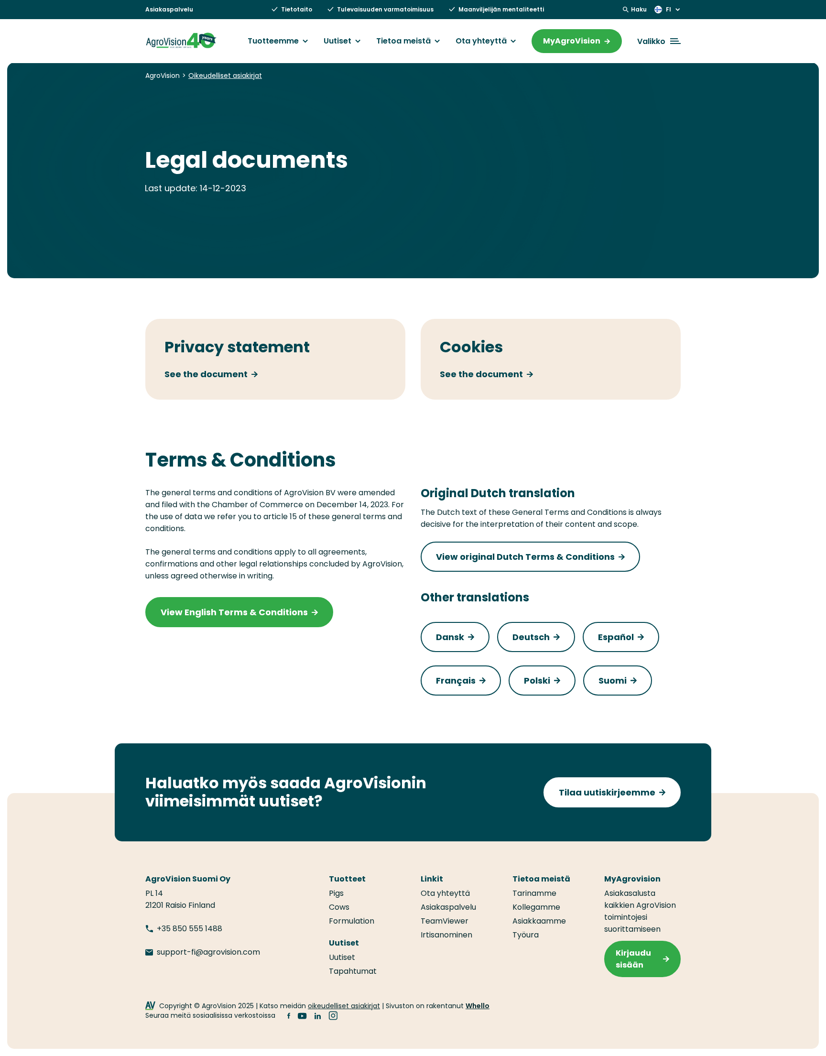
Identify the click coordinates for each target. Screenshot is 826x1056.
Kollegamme (536, 907)
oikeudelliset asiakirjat (344, 1006)
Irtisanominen (446, 934)
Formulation (351, 920)
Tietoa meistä (403, 41)
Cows (339, 907)
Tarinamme (534, 893)
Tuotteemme (273, 41)
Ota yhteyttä (481, 41)
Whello (477, 1006)
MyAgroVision (571, 40)
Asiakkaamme (539, 920)
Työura (525, 934)
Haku (639, 9)
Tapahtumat (353, 971)
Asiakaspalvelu (169, 9)
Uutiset (337, 41)
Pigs (336, 893)
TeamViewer (444, 920)
